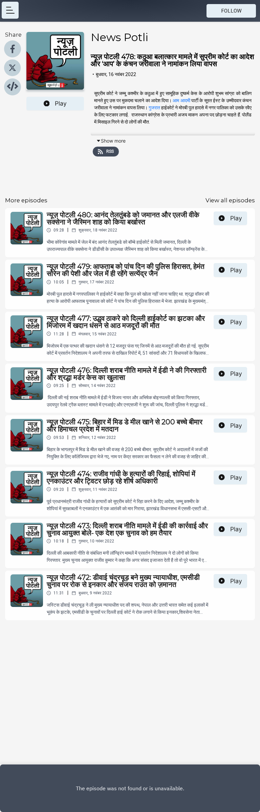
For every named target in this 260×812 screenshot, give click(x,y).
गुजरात (154, 107)
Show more (113, 141)
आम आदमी (181, 100)
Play (61, 103)
